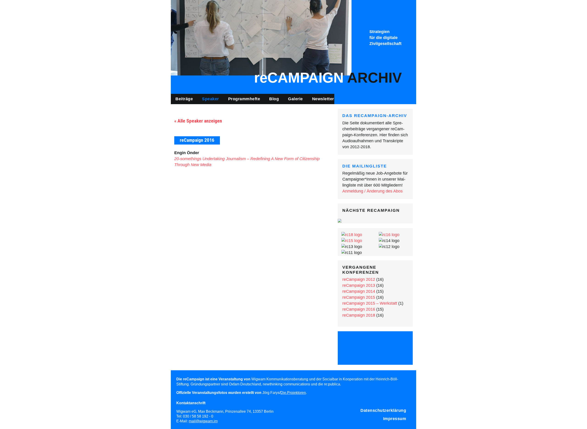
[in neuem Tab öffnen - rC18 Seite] (351, 234)
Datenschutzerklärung (383, 410)
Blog (274, 99)
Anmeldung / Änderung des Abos (372, 191)
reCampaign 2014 (358, 291)
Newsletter (323, 99)
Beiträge (184, 99)
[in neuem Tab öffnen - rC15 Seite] (351, 240)
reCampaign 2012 (358, 279)
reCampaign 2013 (358, 285)
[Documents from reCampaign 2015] (399, 341)
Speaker (210, 99)
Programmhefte (244, 99)
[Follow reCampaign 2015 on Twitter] (351, 341)
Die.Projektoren (293, 392)
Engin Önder (186, 152)
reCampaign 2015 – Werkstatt (369, 303)
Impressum (394, 418)
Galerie (295, 99)
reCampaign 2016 (358, 309)
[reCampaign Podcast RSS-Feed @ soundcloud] (375, 354)
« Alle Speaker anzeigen (198, 121)
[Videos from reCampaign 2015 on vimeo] (387, 341)
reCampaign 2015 (358, 297)
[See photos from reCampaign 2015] (375, 341)
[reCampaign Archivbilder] (261, 37)
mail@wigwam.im (203, 421)
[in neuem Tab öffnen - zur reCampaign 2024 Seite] (339, 220)
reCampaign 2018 (358, 315)
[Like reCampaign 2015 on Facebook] (363, 341)
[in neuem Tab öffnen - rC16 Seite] (389, 234)
